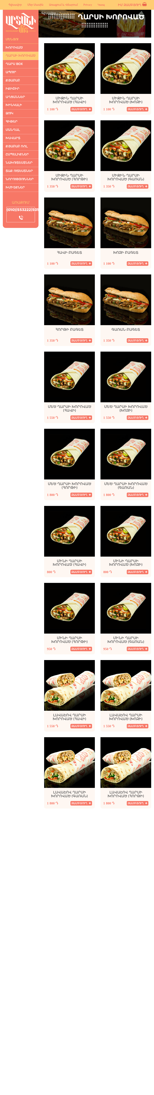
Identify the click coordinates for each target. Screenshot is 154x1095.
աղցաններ (15, 97)
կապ (101, 4)
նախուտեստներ (19, 162)
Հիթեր (11, 121)
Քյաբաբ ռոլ (17, 146)
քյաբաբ (13, 80)
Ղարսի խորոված (20, 55)
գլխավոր (15, 4)
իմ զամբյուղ (129, 5)
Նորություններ (20, 179)
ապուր (11, 72)
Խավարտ (13, 138)
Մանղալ (13, 130)
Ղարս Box (14, 64)
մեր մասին (35, 4)
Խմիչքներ (15, 187)
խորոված (14, 47)
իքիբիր (12, 88)
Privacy (87, 4)
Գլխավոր (48, 13)
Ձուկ (9, 113)
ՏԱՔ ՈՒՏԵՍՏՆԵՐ (19, 171)
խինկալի (14, 105)
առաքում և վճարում (63, 4)
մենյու (12, 39)
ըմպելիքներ (17, 154)
